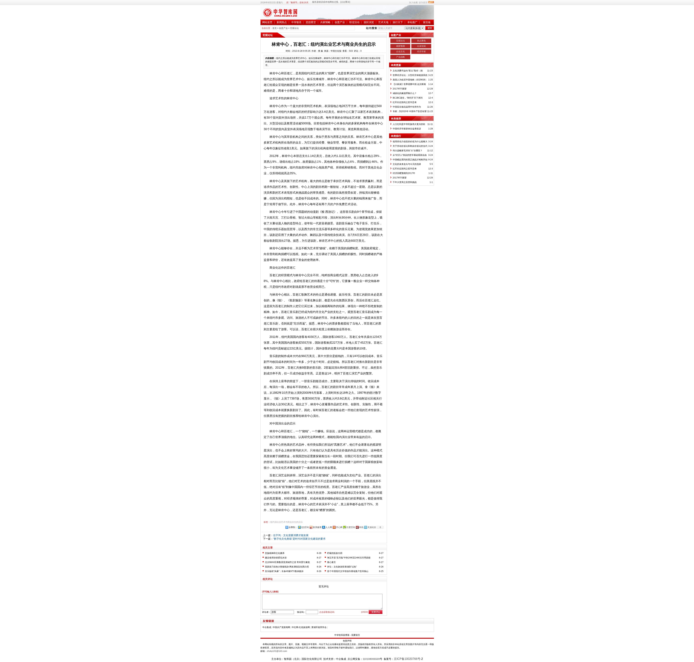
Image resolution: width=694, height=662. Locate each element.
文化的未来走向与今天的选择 (407, 164)
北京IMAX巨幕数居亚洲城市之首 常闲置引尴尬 (287, 562)
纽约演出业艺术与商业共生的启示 (286, 522)
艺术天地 (383, 22)
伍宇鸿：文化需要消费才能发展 (291, 535)
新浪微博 (317, 527)
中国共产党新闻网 (281, 627)
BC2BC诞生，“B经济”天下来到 (408, 98)
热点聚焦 (421, 40)
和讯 (361, 527)
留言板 (427, 22)
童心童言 (331, 562)
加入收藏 (413, 2)
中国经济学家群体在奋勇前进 (407, 128)
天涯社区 (371, 527)
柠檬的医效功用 (334, 553)
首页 (274, 28)
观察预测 (400, 46)
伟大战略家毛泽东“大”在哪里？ (407, 150)
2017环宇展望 (399, 88)
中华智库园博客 (342, 635)
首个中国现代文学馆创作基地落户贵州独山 (347, 571)
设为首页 (423, 2)
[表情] (276, 591)
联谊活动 (354, 22)
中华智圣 (296, 22)
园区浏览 (369, 22)
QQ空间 (305, 527)
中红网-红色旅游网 (301, 627)
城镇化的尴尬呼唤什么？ (405, 93)
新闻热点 (282, 22)
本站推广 (412, 22)
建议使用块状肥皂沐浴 (276, 557)
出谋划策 (421, 46)
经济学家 (421, 51)
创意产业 (340, 22)
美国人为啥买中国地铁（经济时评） (410, 79)
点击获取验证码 (326, 612)
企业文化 (400, 51)
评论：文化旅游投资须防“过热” (342, 566)
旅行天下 (398, 22)
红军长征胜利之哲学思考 (405, 102)
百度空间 (350, 527)
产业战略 (400, 57)
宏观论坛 (294, 28)
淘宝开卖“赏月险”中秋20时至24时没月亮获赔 (348, 557)
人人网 (328, 527)
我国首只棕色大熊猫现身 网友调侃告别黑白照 (287, 566)
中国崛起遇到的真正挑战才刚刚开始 (410, 159)
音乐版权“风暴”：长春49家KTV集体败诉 (284, 571)
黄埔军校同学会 (319, 627)
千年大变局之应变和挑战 (405, 182)
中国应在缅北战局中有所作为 (407, 107)
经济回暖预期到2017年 (404, 173)
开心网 (339, 527)
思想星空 (311, 22)
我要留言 (355, 635)
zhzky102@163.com (277, 651)
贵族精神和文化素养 (274, 553)
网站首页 (267, 22)
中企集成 (266, 627)
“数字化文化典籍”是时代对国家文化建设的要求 (299, 538)
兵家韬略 (325, 22)
